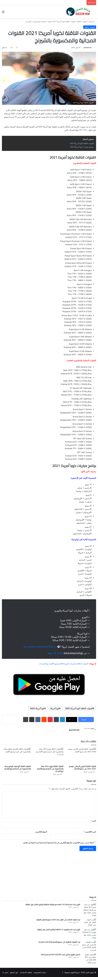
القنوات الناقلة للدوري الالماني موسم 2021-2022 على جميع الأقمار (82, 767)
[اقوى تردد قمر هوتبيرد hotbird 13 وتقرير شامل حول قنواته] (89, 933)
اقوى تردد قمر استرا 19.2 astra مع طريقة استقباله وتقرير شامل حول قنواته (52, 904)
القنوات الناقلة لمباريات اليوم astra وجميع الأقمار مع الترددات (63, 663)
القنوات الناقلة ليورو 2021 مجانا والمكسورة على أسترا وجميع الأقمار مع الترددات (50, 769)
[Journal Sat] (78, 11)
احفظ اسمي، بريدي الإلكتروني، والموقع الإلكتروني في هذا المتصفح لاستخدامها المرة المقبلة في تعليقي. (58, 843)
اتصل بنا (5, 972)
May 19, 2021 (55, 653)
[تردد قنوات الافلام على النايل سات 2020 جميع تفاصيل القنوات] (89, 922)
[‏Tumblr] (56, 719)
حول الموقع (14, 972)
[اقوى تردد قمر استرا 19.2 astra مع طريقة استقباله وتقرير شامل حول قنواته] (89, 910)
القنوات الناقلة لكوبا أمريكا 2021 (79, 708)
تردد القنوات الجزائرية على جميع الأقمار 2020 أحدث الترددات (59, 942)
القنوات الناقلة (82, 21)
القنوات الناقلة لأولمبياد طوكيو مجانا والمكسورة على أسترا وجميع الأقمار (17, 767)
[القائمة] (3, 13)
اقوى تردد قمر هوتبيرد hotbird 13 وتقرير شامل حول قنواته (58, 929)
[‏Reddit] (44, 719)
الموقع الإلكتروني (41, 832)
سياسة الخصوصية (40, 972)
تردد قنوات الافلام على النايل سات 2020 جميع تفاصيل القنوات (58, 919)
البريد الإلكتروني (90, 832)
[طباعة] (25, 719)
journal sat (87, 47)
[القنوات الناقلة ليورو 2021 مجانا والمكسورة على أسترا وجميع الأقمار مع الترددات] (49, 756)
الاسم (93, 821)
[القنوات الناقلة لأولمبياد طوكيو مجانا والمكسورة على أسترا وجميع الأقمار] (16, 756)
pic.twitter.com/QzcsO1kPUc (40, 646)
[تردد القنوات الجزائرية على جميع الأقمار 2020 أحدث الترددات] (89, 946)
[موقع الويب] (77, 734)
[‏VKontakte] (37, 719)
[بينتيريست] (50, 719)
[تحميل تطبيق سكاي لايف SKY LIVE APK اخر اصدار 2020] (89, 958)
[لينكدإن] (62, 719)
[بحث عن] (95, 13)
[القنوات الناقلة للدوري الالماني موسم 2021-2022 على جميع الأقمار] (81, 756)
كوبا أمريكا (54, 708)
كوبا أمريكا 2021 (37, 708)
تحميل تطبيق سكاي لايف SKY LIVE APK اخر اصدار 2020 (60, 954)
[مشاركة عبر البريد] (31, 719)
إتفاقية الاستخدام (26, 972)
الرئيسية (91, 21)
